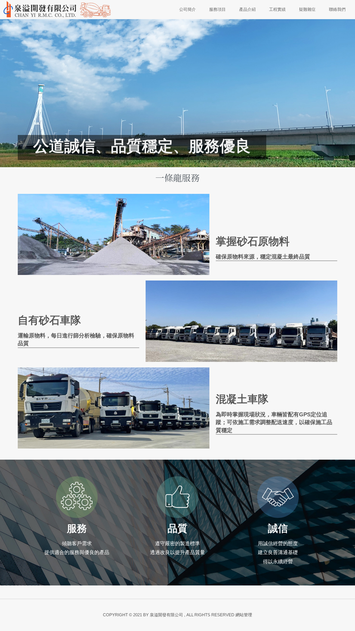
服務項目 (217, 9)
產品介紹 (247, 9)
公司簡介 (187, 9)
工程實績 (277, 9)
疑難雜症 (307, 9)
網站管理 (243, 614)
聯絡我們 (337, 9)
